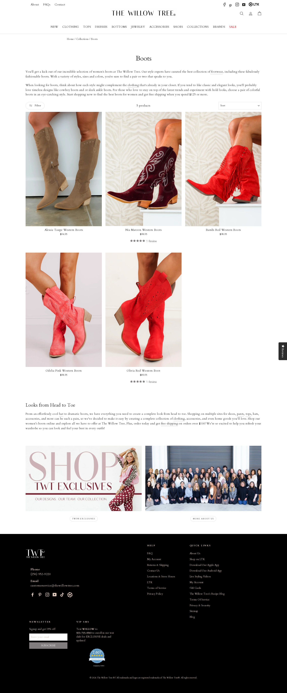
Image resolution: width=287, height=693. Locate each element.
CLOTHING (70, 27)
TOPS (87, 27)
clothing (133, 85)
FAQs (46, 4)
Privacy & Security (200, 605)
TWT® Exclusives (83, 519)
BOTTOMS (119, 27)
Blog (192, 617)
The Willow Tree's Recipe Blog (207, 593)
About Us (195, 553)
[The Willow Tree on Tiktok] (62, 594)
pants (240, 414)
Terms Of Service (200, 599)
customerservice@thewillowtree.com (55, 585)
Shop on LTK (197, 559)
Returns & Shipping (158, 565)
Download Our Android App (206, 570)
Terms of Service (156, 588)
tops (248, 414)
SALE (233, 27)
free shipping (169, 423)
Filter (37, 105)
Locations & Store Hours (161, 576)
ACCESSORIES (159, 27)
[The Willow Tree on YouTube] (243, 5)
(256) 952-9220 (41, 574)
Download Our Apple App (204, 565)
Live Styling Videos (200, 576)
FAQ (150, 553)
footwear (216, 72)
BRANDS (219, 27)
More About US (203, 519)
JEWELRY (138, 27)
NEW (54, 27)
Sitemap (194, 611)
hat (61, 414)
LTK (149, 582)
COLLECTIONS (198, 27)
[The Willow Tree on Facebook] (224, 5)
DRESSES (101, 27)
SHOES (178, 27)
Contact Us (153, 570)
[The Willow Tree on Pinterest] (230, 5)
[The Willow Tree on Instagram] (237, 5)
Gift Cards (195, 588)
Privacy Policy (155, 593)
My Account (154, 559)
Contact (60, 4)
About (35, 4)
